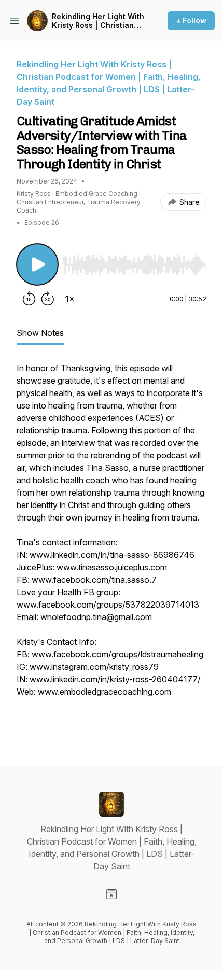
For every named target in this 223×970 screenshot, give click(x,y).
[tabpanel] (111, 547)
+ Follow (191, 20)
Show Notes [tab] (40, 333)
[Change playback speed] (69, 298)
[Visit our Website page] (111, 894)
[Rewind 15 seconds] (29, 298)
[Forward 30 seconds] (47, 298)
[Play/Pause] (37, 264)
